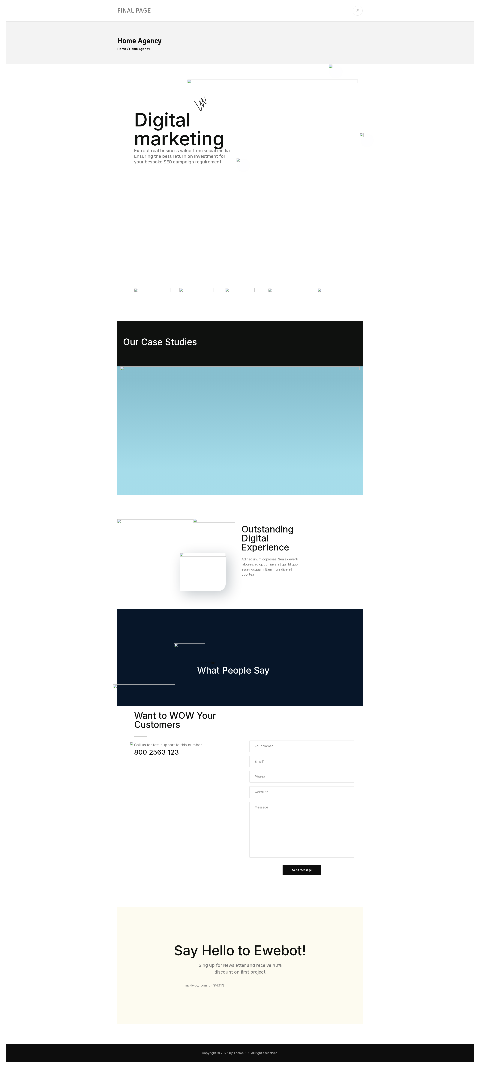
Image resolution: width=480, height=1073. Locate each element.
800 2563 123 (156, 752)
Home (121, 49)
